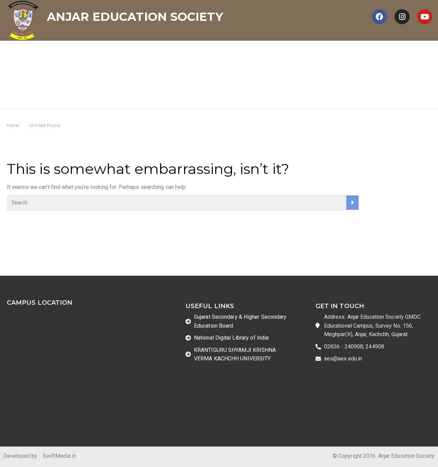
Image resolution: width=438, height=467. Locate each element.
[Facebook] (379, 16)
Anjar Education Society (135, 17)
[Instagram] (402, 16)
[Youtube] (424, 16)
